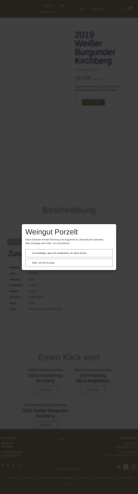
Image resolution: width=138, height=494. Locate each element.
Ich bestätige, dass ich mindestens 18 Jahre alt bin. (59, 253)
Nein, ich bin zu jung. (43, 262)
